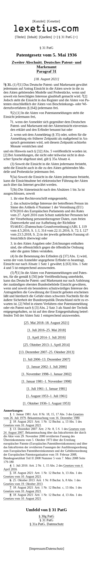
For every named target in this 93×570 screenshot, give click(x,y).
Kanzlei (39, 21)
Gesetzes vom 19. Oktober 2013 (23, 484)
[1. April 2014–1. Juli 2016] (46, 337)
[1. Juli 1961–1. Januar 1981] (47, 388)
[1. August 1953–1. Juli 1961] (46, 396)
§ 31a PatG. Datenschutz (47, 524)
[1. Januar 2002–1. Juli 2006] (47, 367)
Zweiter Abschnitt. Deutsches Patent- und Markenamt (46, 64)
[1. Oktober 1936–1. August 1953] (46, 403)
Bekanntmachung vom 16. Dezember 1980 (53, 418)
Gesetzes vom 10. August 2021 (22, 425)
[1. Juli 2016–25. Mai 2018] (46, 330)
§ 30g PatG (46, 516)
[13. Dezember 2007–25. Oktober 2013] (46, 352)
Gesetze (53, 21)
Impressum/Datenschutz (46, 548)
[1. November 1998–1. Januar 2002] (46, 374)
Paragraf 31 (46, 71)
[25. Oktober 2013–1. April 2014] (46, 345)
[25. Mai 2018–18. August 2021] (46, 323)
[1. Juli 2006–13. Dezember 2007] (46, 359)
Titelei (20, 37)
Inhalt (32, 37)
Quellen (45, 37)
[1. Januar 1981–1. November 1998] (46, 381)
